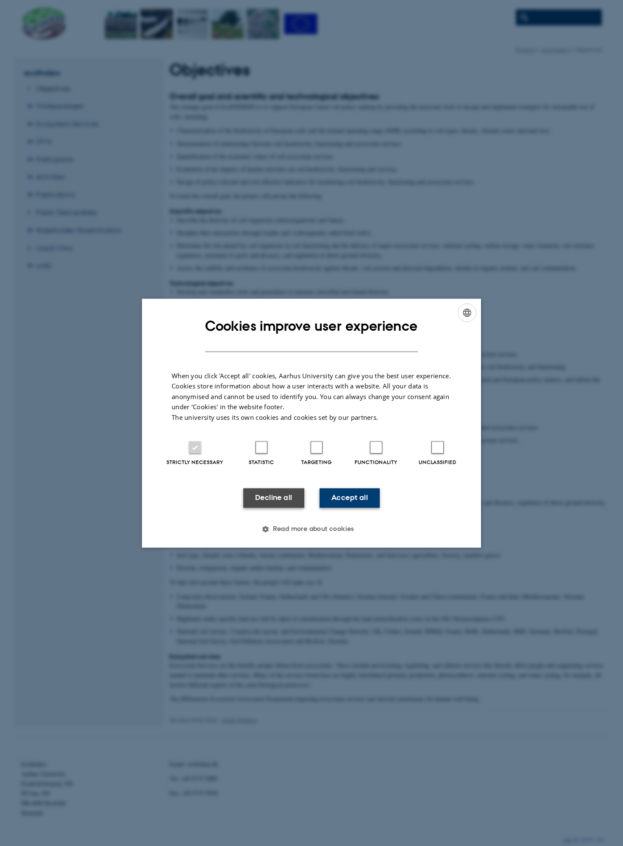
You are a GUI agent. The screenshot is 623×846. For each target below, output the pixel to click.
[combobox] (467, 312)
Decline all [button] (273, 498)
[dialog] (311, 423)
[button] (311, 529)
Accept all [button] (349, 498)
